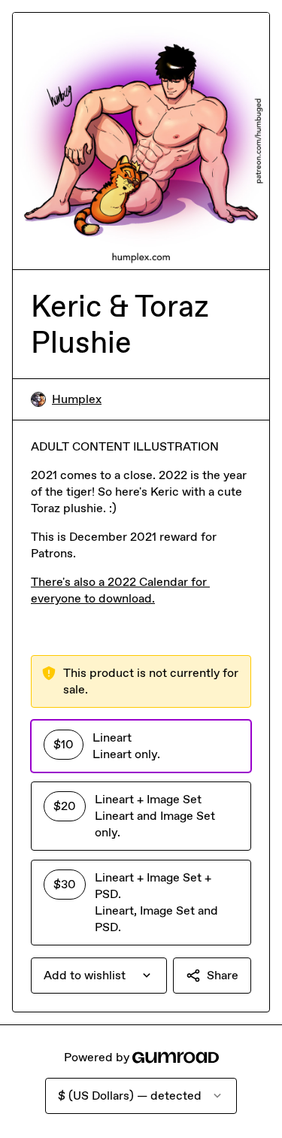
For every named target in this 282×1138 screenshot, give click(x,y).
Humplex (77, 399)
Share (222, 975)
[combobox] (99, 975)
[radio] (141, 746)
